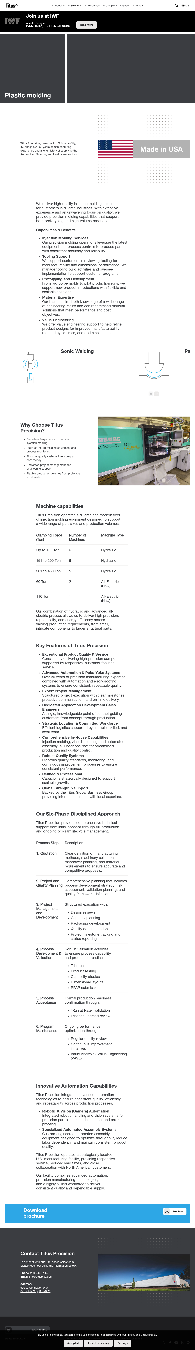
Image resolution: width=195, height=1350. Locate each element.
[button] (156, 393)
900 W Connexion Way (34, 1288)
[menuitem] (125, 5)
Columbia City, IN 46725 (35, 1291)
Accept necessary (98, 1343)
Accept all (73, 1343)
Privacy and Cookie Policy (141, 1335)
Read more (86, 25)
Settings (123, 1343)
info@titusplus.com (40, 1277)
